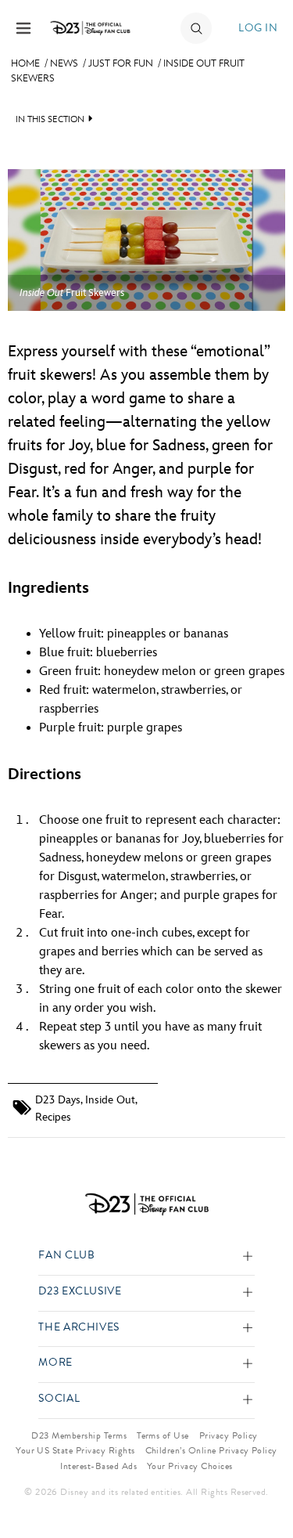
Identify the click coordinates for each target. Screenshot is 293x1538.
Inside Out (110, 1100)
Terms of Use (163, 1435)
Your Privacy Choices (190, 1466)
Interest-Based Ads (98, 1466)
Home (25, 63)
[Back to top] (262, 1485)
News (64, 63)
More (55, 1363)
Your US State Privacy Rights (75, 1450)
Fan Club (66, 1255)
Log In (257, 28)
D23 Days (57, 1100)
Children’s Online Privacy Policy (211, 1450)
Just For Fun (120, 63)
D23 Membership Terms (79, 1435)
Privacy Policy (228, 1435)
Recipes (53, 1117)
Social (59, 1399)
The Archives (79, 1327)
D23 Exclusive (79, 1291)
